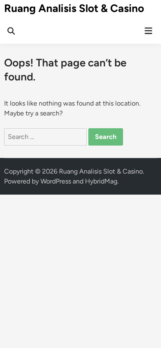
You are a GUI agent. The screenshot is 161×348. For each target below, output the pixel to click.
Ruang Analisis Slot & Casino (74, 8)
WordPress (55, 181)
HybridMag (101, 181)
